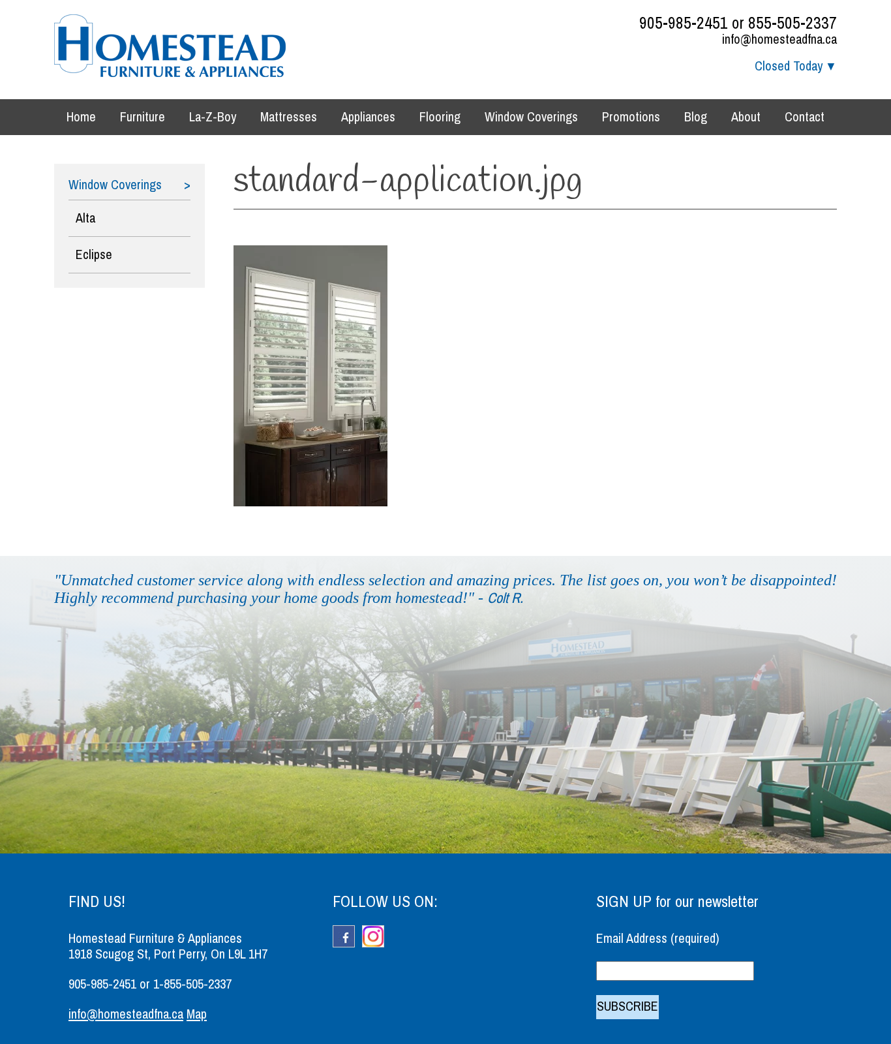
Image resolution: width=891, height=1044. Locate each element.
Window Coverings (531, 117)
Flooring (440, 117)
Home (81, 117)
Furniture (142, 117)
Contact (804, 117)
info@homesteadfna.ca (779, 39)
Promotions (631, 117)
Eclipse (94, 255)
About (746, 117)
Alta (85, 218)
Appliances (368, 117)
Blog (695, 117)
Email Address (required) (657, 939)
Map (197, 1014)
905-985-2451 (683, 23)
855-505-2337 (792, 23)
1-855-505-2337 (192, 984)
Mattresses (288, 117)
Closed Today (789, 66)
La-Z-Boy (212, 117)
